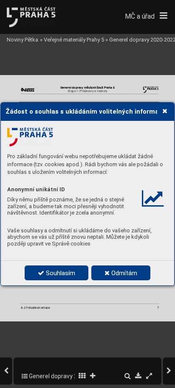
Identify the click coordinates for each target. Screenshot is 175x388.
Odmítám (123, 273)
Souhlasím (59, 273)
